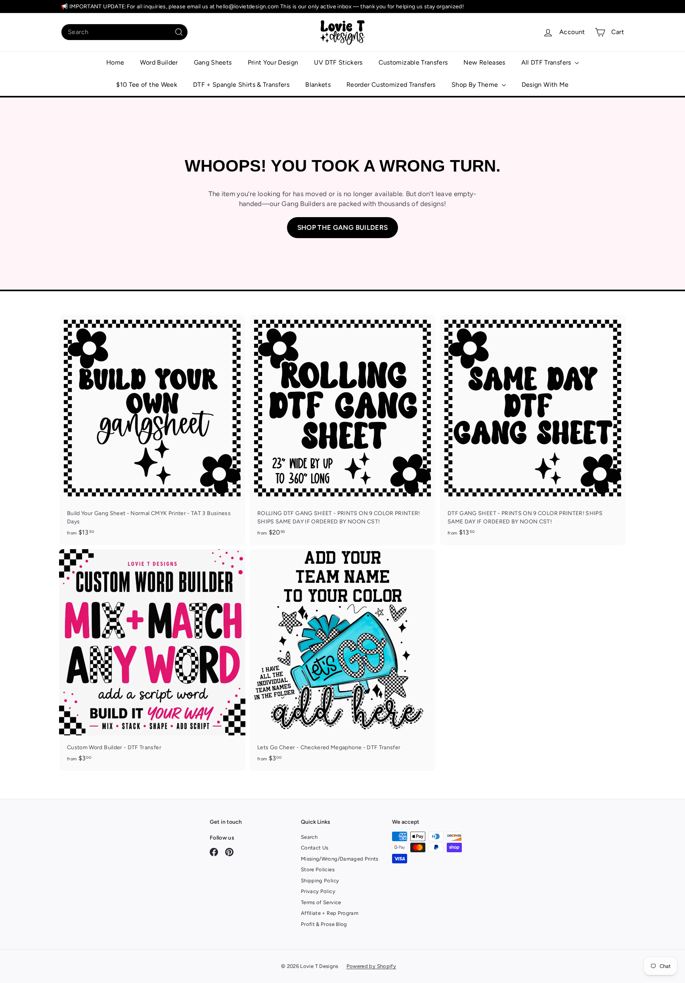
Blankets (318, 84)
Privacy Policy (318, 891)
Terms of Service (321, 902)
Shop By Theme (476, 84)
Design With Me (545, 84)
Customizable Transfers (413, 62)
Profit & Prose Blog (324, 924)
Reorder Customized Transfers (391, 84)
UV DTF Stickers (338, 62)
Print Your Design (273, 62)
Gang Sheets (213, 62)
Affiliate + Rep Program (329, 913)
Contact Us (315, 848)
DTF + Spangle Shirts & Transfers (241, 84)
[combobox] (124, 32)
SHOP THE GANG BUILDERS (342, 227)
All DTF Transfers (547, 62)
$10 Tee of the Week (146, 84)
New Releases (484, 62)
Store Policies (318, 869)
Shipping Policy (320, 881)
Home (115, 62)
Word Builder (159, 62)
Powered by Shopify (371, 966)
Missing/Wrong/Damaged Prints (340, 859)
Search (309, 837)
